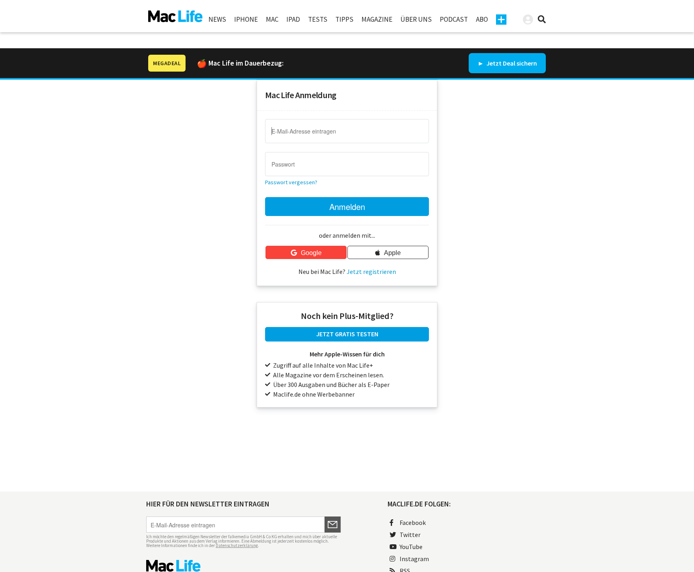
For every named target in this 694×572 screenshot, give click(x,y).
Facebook (413, 523)
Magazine (376, 19)
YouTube (411, 547)
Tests (317, 19)
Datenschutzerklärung (237, 545)
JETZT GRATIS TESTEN (347, 334)
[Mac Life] (243, 566)
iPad (293, 19)
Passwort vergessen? (291, 182)
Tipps (344, 19)
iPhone (246, 19)
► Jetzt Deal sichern (507, 63)
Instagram (414, 559)
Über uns (416, 19)
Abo (482, 19)
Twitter (410, 535)
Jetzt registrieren (371, 271)
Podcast (454, 19)
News (217, 19)
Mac (272, 19)
